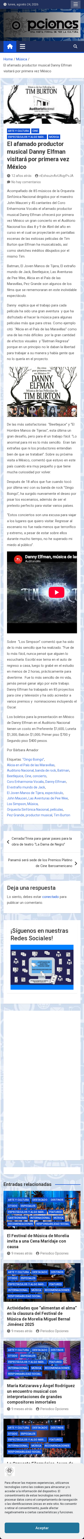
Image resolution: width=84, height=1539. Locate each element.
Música (54, 137)
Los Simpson (16, 804)
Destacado (39, 1199)
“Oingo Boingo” (33, 759)
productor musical (39, 815)
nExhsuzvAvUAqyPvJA (56, 176)
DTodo (12, 1205)
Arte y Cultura (18, 130)
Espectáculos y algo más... (27, 137)
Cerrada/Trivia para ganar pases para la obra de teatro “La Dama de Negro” (42, 841)
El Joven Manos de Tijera (25, 793)
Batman (63, 770)
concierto (39, 776)
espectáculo (54, 793)
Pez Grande (15, 815)
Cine (35, 130)
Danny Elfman (55, 782)
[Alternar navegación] (22, 46)
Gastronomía (17, 1217)
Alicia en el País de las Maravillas (31, 765)
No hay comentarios (26, 182)
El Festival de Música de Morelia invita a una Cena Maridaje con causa (38, 1241)
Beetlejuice (15, 776)
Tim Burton (62, 815)
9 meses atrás (21, 1253)
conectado (50, 897)
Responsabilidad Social (52, 1223)
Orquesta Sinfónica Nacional (28, 809)
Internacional (40, 1217)
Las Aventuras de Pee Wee (48, 798)
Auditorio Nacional (20, 770)
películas (56, 809)
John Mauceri (17, 798)
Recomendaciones (20, 1223)
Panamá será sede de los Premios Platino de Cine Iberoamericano (40, 863)
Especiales (28, 1205)
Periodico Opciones (54, 1253)
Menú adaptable (75, 4)
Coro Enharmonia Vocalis (25, 782)
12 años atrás (21, 176)
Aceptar (42, 1528)
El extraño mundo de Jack (26, 787)
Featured (55, 1212)
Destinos (57, 1199)
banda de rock (45, 770)
